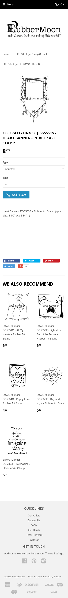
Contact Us (34, 520)
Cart (62, 4)
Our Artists (34, 515)
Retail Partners (34, 535)
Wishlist (34, 539)
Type (5, 162)
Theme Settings (54, 553)
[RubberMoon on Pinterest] (34, 562)
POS (30, 576)
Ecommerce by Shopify (50, 576)
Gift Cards (34, 530)
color (5, 177)
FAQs (34, 525)
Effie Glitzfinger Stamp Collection (32, 54)
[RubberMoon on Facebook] (24, 562)
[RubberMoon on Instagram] (43, 562)
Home (6, 54)
